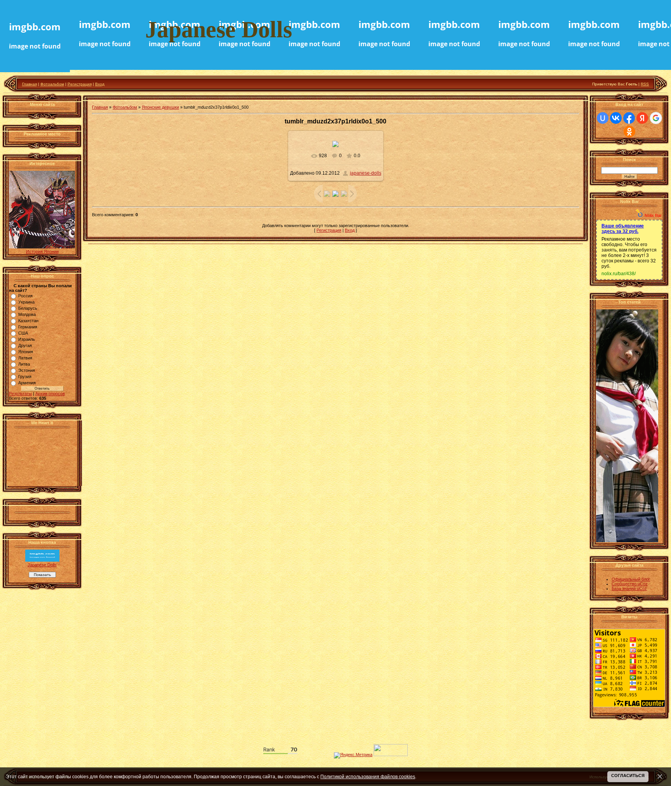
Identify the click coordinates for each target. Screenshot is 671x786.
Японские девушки (160, 107)
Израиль (26, 339)
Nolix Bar (653, 215)
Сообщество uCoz (630, 583)
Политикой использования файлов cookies (367, 776)
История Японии (42, 251)
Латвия (25, 358)
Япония (25, 351)
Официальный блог (631, 579)
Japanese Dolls (42, 564)
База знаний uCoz (629, 588)
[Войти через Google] (656, 118)
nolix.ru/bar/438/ (618, 273)
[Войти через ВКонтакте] (616, 118)
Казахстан (28, 320)
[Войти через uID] (602, 118)
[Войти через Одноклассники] (629, 131)
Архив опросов (50, 393)
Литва (24, 364)
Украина (26, 302)
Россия (25, 295)
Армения (27, 382)
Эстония (26, 370)
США (23, 333)
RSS (645, 84)
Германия (27, 326)
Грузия (24, 376)
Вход (99, 84)
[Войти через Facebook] (629, 118)
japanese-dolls (365, 173)
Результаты (20, 393)
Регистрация (80, 84)
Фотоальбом (52, 84)
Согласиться (628, 775)
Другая (25, 345)
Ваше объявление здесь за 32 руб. (622, 228)
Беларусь (27, 308)
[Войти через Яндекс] (642, 118)
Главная (29, 84)
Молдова (27, 314)
